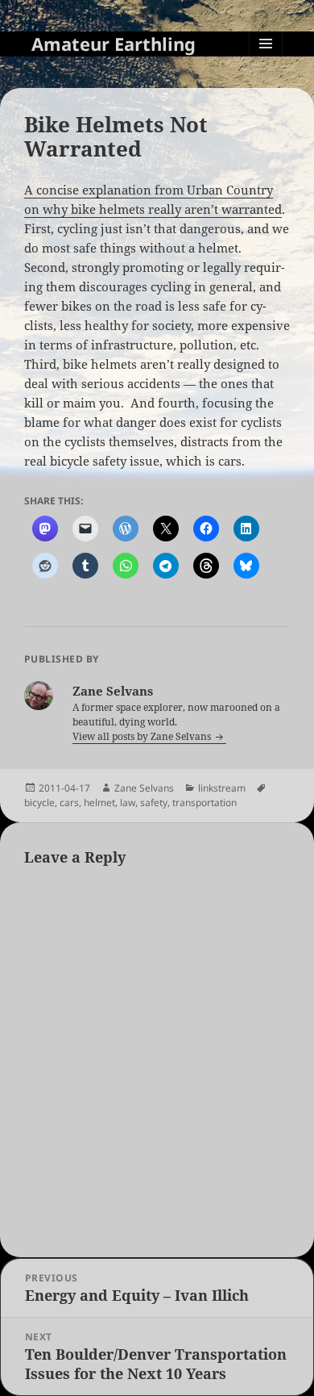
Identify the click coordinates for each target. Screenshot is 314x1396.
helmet (99, 802)
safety (153, 802)
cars (69, 802)
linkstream (222, 788)
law (127, 802)
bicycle (39, 802)
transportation (204, 802)
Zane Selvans (144, 788)
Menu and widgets (266, 60)
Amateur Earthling (113, 43)
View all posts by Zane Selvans (142, 736)
